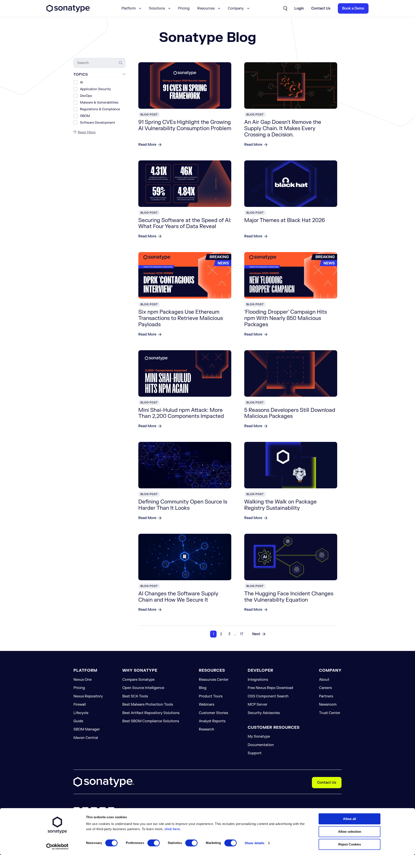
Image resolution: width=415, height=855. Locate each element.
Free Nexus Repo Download (270, 688)
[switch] (153, 842)
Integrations (258, 680)
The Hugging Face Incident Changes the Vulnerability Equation (288, 596)
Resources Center (213, 680)
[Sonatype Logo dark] (68, 11)
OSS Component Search (268, 696)
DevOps (86, 96)
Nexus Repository (88, 696)
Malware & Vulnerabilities (99, 103)
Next (256, 634)
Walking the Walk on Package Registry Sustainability (280, 505)
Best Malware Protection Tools (147, 704)
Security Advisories (264, 713)
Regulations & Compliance (100, 109)
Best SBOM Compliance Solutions (150, 721)
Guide (78, 721)
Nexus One (82, 680)
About (324, 680)
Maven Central (85, 738)
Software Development (97, 123)
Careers (325, 688)
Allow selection (349, 831)
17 (241, 634)
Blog (202, 688)
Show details (254, 843)
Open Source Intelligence (143, 688)
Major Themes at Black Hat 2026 (284, 220)
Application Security (95, 89)
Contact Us (326, 782)
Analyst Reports (212, 721)
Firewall (79, 704)
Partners (326, 696)
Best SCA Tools (135, 696)
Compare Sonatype (138, 680)
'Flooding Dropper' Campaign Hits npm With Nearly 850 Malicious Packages (285, 318)
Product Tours (210, 696)
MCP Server (257, 704)
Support (255, 753)
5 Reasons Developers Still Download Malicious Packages (289, 413)
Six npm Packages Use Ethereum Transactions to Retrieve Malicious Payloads (180, 318)
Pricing (184, 8)
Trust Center (329, 713)
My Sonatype (259, 736)
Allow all (349, 819)
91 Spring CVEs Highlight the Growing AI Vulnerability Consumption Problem (184, 125)
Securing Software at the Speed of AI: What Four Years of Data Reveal (184, 223)
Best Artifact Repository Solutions (150, 713)
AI (81, 82)
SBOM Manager (86, 729)
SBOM (85, 116)
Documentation (261, 745)
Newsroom (328, 704)
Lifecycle (80, 713)
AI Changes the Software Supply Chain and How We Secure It (178, 596)
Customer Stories (213, 713)
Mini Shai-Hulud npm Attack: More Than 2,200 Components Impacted (181, 413)
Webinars (206, 704)
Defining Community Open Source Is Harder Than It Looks (182, 505)
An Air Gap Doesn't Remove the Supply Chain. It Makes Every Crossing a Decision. (282, 128)
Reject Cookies (349, 844)
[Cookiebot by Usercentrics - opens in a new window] (57, 846)
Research (206, 729)
